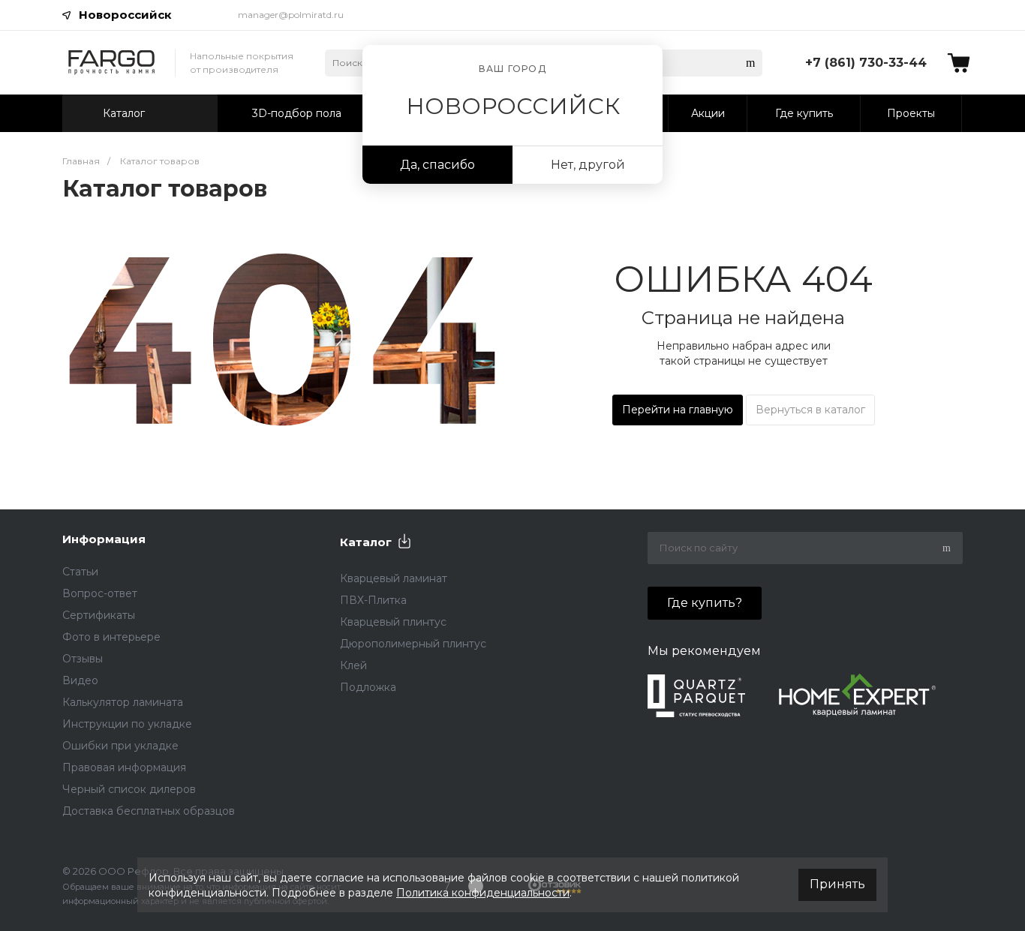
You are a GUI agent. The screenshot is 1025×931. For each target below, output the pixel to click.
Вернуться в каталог (810, 409)
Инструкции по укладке (127, 724)
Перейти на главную (677, 409)
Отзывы (82, 658)
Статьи (80, 571)
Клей (353, 665)
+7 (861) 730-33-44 (866, 63)
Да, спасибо (437, 165)
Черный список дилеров (129, 789)
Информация (104, 539)
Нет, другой (588, 165)
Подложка (368, 687)
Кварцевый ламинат (393, 578)
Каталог (366, 542)
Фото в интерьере (111, 637)
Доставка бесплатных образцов (148, 811)
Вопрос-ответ (99, 593)
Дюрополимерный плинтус (413, 643)
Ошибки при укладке (120, 745)
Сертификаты (98, 615)
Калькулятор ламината (122, 702)
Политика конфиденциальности (483, 892)
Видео (80, 680)
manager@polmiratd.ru (291, 14)
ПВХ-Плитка (373, 600)
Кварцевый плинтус (393, 622)
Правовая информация (124, 767)
